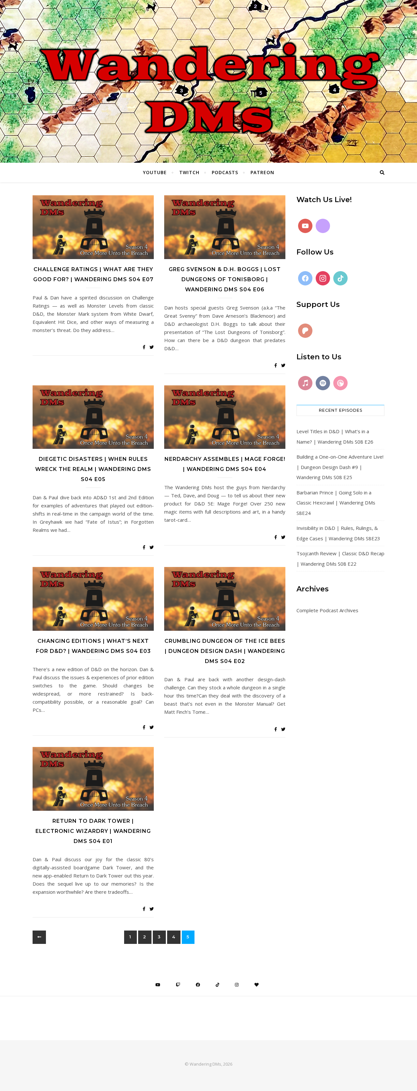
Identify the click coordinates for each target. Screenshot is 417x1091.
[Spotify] (323, 383)
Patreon (262, 172)
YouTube (155, 172)
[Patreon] (305, 330)
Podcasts (225, 172)
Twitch (189, 172)
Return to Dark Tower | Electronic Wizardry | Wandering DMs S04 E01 (93, 831)
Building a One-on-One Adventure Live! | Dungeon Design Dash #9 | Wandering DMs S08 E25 (339, 466)
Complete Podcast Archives (327, 610)
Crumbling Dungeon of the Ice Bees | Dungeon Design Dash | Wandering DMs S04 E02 (225, 651)
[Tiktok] (340, 278)
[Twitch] (323, 226)
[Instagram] (323, 278)
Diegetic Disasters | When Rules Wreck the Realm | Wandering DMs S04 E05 (93, 469)
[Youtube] (305, 226)
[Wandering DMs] (208, 81)
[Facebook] (305, 278)
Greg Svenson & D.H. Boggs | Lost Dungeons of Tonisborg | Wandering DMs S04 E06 (225, 279)
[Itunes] (305, 383)
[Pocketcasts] (340, 383)
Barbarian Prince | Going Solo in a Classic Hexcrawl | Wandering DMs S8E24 (335, 502)
